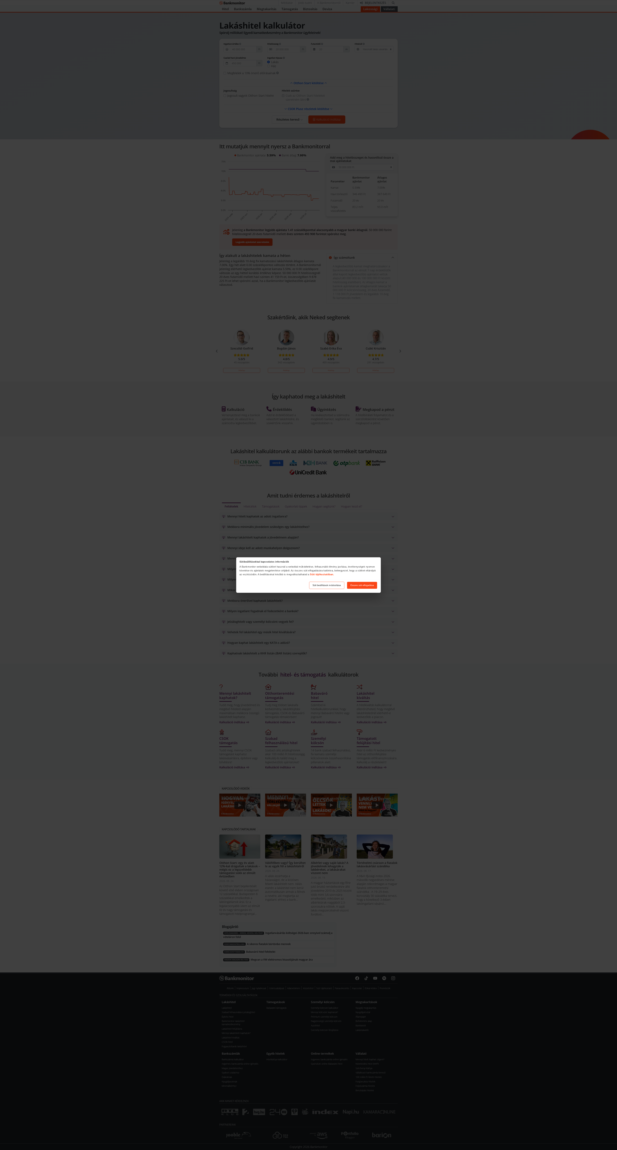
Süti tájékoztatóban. (322, 574)
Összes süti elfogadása (362, 585)
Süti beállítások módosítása (327, 585)
